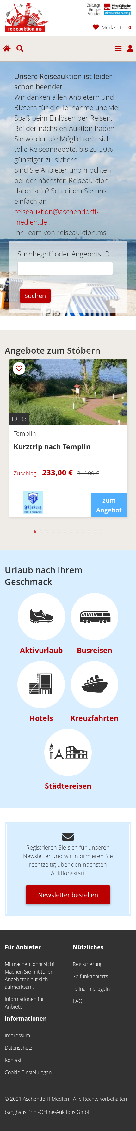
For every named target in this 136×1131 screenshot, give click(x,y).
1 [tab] (35, 531)
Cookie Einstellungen (28, 1072)
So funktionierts (90, 976)
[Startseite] (27, 17)
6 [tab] (65, 531)
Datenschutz (18, 1047)
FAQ (77, 1001)
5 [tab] (59, 531)
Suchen (35, 295)
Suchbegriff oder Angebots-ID (63, 253)
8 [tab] (77, 531)
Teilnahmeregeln (91, 988)
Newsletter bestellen (68, 894)
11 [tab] (95, 531)
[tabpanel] (68, 442)
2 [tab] (41, 531)
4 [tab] (53, 531)
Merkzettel (116, 27)
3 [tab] (47, 531)
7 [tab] (71, 531)
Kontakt (13, 1060)
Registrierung (87, 964)
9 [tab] (83, 531)
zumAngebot (109, 505)
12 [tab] (101, 531)
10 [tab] (89, 531)
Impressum (17, 1035)
